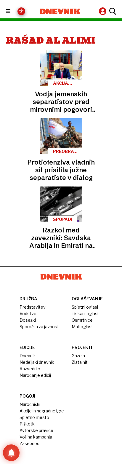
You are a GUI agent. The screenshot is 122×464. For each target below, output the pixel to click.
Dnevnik (28, 355)
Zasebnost (30, 443)
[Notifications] (11, 452)
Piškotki (28, 423)
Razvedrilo (30, 368)
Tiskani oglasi (85, 313)
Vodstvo (28, 313)
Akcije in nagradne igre (42, 410)
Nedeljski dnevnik (37, 362)
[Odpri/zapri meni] (13, 11)
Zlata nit (80, 362)
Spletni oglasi (85, 307)
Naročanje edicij (35, 375)
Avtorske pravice (36, 430)
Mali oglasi (82, 326)
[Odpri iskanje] (112, 11)
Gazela (78, 355)
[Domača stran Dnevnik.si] (60, 11)
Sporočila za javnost (39, 326)
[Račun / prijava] (103, 11)
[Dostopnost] (21, 11)
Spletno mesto (34, 417)
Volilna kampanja (36, 436)
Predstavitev (33, 307)
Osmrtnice (82, 320)
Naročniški (30, 404)
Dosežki (28, 320)
